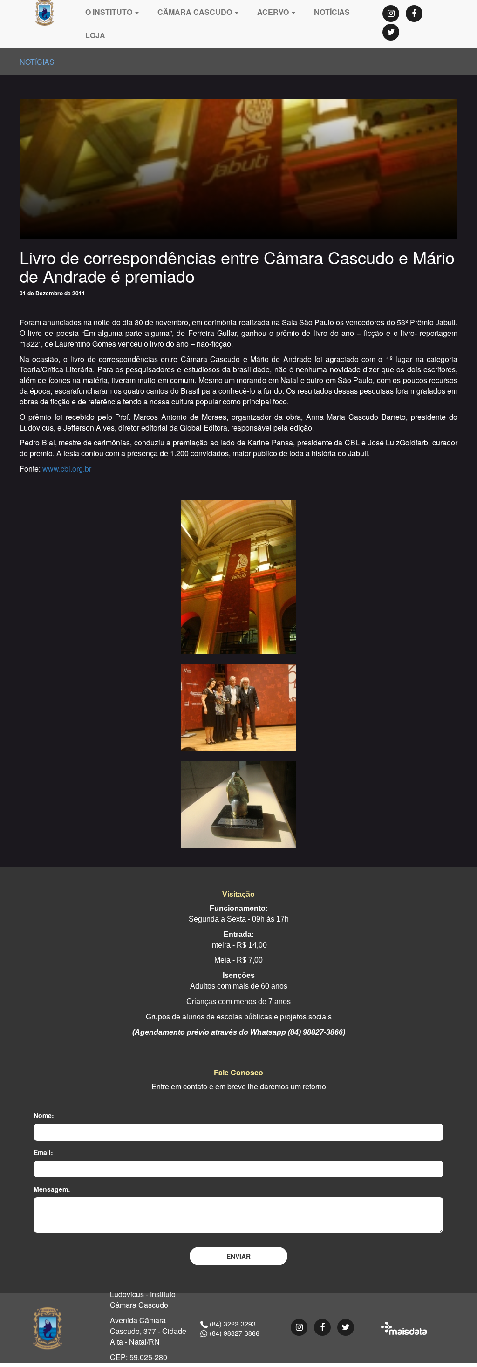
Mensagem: (52, 1189)
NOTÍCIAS (332, 12)
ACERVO (274, 12)
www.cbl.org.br (66, 468)
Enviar (238, 1256)
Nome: (44, 1115)
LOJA (95, 35)
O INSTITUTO (109, 12)
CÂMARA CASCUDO (195, 12)
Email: (43, 1152)
